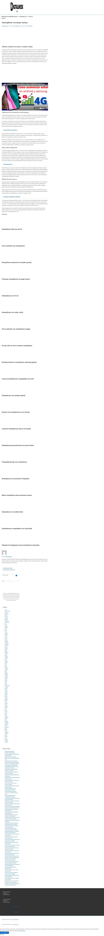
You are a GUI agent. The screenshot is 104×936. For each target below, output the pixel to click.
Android (15, 16)
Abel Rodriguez (9, 556)
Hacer (6, 671)
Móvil (6, 695)
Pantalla (6, 703)
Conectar (6, 641)
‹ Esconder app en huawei (8, 568)
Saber (6, 719)
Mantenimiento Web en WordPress (10, 756)
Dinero (6, 653)
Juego (6, 681)
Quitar (6, 715)
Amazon (6, 617)
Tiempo (6, 736)
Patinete (6, 706)
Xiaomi (6, 741)
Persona (6, 707)
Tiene (6, 737)
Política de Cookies (6, 894)
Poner (6, 708)
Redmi (6, 718)
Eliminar (6, 657)
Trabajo (6, 739)
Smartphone (21, 16)
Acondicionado (7, 611)
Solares (6, 729)
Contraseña (7, 644)
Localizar (6, 686)
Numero (6, 700)
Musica (6, 697)
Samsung (6, 721)
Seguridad (6, 722)
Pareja (6, 704)
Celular (6, 637)
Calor (6, 631)
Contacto (3, 18)
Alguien (6, 616)
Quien (6, 714)
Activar (6, 612)
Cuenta (6, 649)
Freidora (6, 667)
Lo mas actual (7, 685)
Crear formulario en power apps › (9, 569)
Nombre (6, 699)
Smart (6, 725)
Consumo (6, 642)
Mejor (6, 689)
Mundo (6, 696)
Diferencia (6, 652)
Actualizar (6, 613)
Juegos (6, 682)
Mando (6, 688)
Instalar (6, 677)
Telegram (6, 733)
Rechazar (2, 932)
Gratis (6, 670)
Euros (6, 664)
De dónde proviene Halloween (10, 752)
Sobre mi (30, 16)
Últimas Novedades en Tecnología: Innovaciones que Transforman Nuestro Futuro (11, 792)
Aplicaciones (7, 622)
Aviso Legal (5, 893)
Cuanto (6, 646)
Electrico (6, 656)
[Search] (16, 575)
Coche (6, 638)
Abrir (6, 609)
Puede (6, 711)
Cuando (6, 645)
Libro (6, 684)
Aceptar (7, 932)
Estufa (6, 663)
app (5, 623)
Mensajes (6, 693)
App (25, 16)
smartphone (7, 726)
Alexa (6, 615)
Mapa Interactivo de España (9, 751)
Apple (6, 624)
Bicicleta (6, 627)
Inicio (3, 16)
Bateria (6, 626)
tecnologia (6, 732)
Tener (6, 735)
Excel (6, 666)
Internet (6, 678)
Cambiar (6, 634)
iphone (6, 679)
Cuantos (6, 648)
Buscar (6, 630)
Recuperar (6, 717)
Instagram (6, 675)
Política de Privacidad (6, 891)
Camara (6, 633)
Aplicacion (7, 620)
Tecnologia (9, 16)
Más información (22, 930)
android (6, 619)
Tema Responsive (16, 906)
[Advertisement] (25, 35)
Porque (6, 710)
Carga (6, 635)
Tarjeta (6, 730)
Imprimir (6, 674)
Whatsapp (6, 740)
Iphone (5, 16)
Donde (6, 655)
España (6, 660)
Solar (6, 728)
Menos (6, 692)
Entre (6, 659)
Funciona (6, 668)
